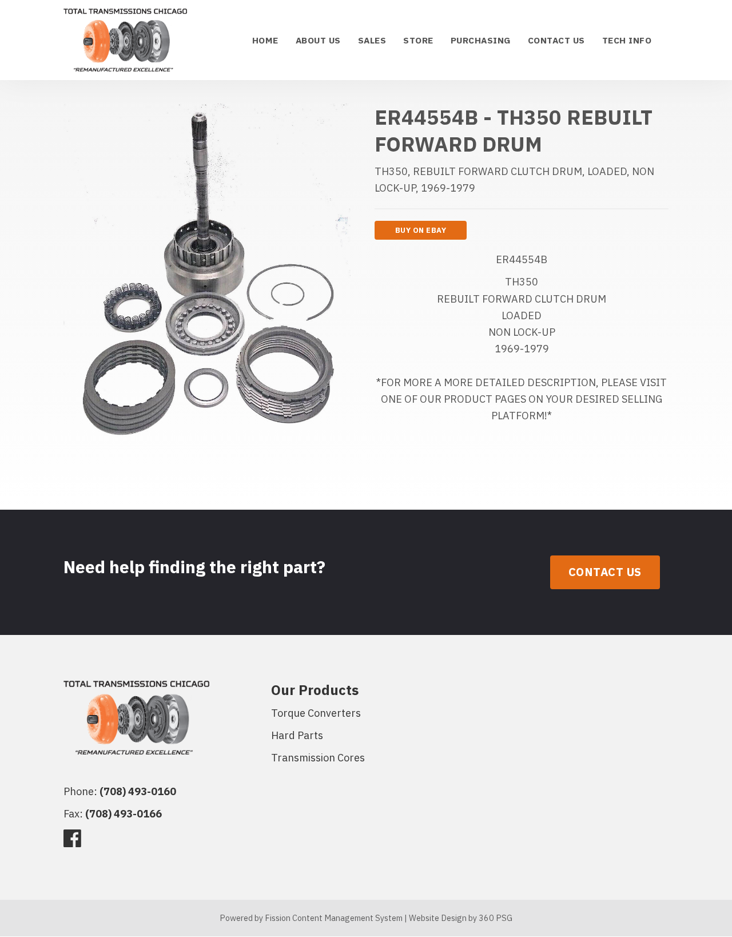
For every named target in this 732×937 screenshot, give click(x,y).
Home (265, 40)
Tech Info (627, 40)
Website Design (438, 917)
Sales (372, 40)
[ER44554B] (207, 281)
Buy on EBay (421, 230)
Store (418, 40)
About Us (318, 40)
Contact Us (556, 40)
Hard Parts (297, 735)
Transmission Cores (318, 757)
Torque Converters (316, 713)
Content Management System (347, 917)
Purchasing (481, 40)
